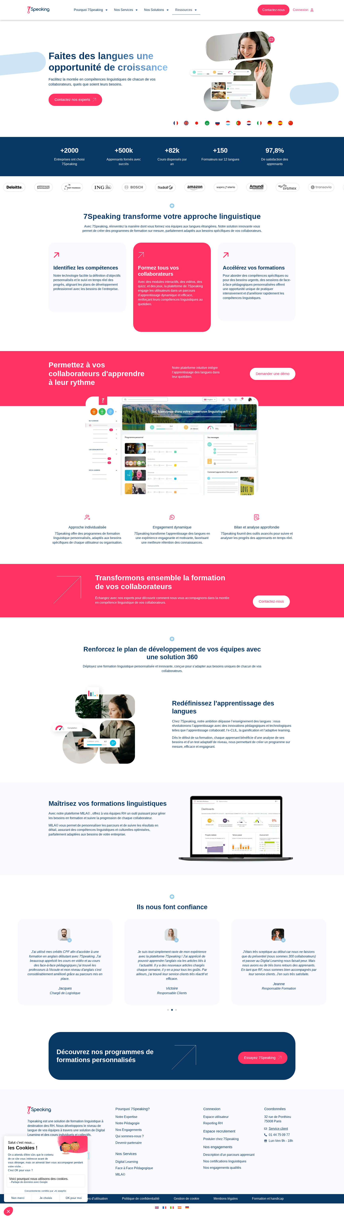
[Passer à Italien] (172, 1207)
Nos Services (123, 10)
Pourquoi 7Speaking (88, 10)
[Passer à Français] (164, 1207)
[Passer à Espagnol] (179, 1207)
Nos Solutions (154, 10)
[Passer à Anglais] (157, 1207)
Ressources (183, 10)
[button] (168, 1010)
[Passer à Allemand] (187, 1207)
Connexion (300, 10)
